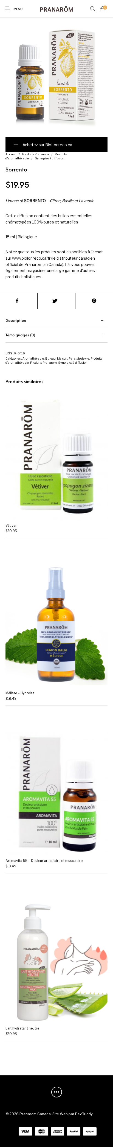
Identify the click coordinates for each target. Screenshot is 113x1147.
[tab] (56, 321)
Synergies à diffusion (49, 158)
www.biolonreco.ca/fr (31, 258)
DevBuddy (83, 1114)
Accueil (10, 154)
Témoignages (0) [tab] (20, 335)
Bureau (50, 358)
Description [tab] (15, 321)
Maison (62, 358)
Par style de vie (79, 358)
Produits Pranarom (35, 154)
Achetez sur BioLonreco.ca (47, 144)
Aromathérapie (33, 358)
